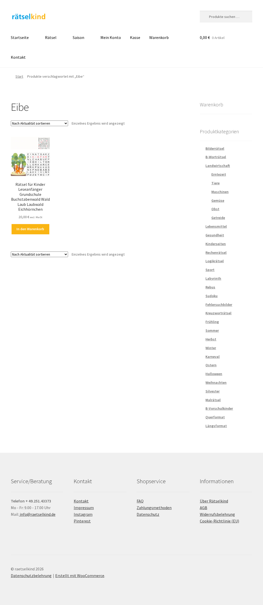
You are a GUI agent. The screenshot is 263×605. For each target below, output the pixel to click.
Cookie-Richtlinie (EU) (219, 520)
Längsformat (216, 426)
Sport (209, 269)
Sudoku (211, 296)
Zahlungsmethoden (154, 507)
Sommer (212, 330)
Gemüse (217, 200)
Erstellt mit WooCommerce (79, 575)
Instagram (83, 514)
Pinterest (82, 520)
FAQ (140, 500)
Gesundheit (214, 235)
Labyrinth (213, 278)
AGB (203, 507)
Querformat (215, 417)
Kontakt (18, 57)
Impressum (84, 507)
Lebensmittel (216, 226)
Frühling (212, 321)
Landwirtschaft (217, 165)
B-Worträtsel (215, 157)
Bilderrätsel (214, 148)
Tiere (215, 183)
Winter (210, 348)
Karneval (212, 356)
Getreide (218, 217)
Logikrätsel (214, 261)
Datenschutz (148, 514)
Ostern (211, 365)
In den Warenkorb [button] (30, 229)
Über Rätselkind (214, 500)
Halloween (213, 373)
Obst (215, 209)
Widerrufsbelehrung (217, 514)
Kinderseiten (215, 243)
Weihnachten (216, 382)
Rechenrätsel (216, 252)
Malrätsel (213, 400)
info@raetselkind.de (37, 514)
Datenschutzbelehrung (31, 575)
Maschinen (220, 191)
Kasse (135, 37)
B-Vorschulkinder (219, 408)
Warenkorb (159, 37)
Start (19, 76)
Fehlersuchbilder (218, 304)
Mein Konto (110, 37)
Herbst (210, 339)
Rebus (210, 287)
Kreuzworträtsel (218, 313)
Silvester (212, 391)
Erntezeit (218, 174)
